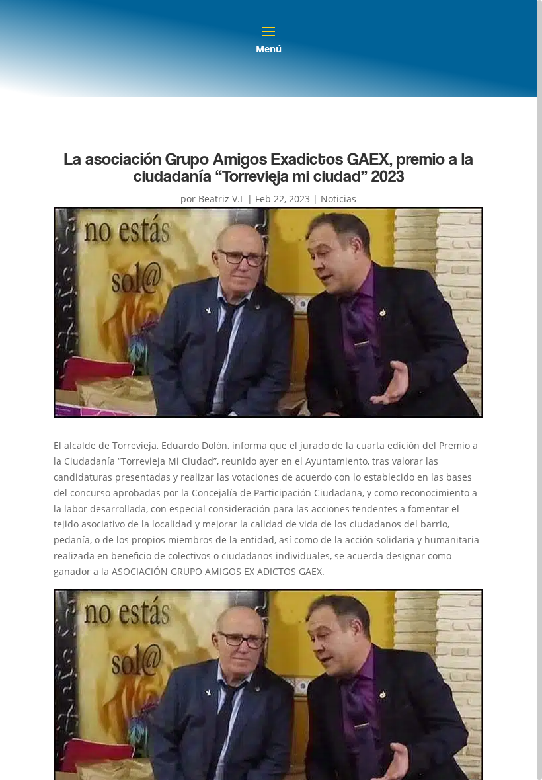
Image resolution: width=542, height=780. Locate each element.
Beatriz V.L (221, 198)
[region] (271, 390)
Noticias (338, 198)
